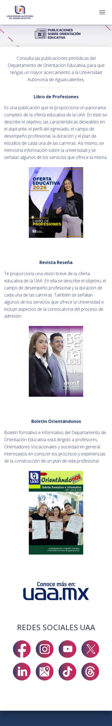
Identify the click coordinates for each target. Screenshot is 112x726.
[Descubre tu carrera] (22, 12)
